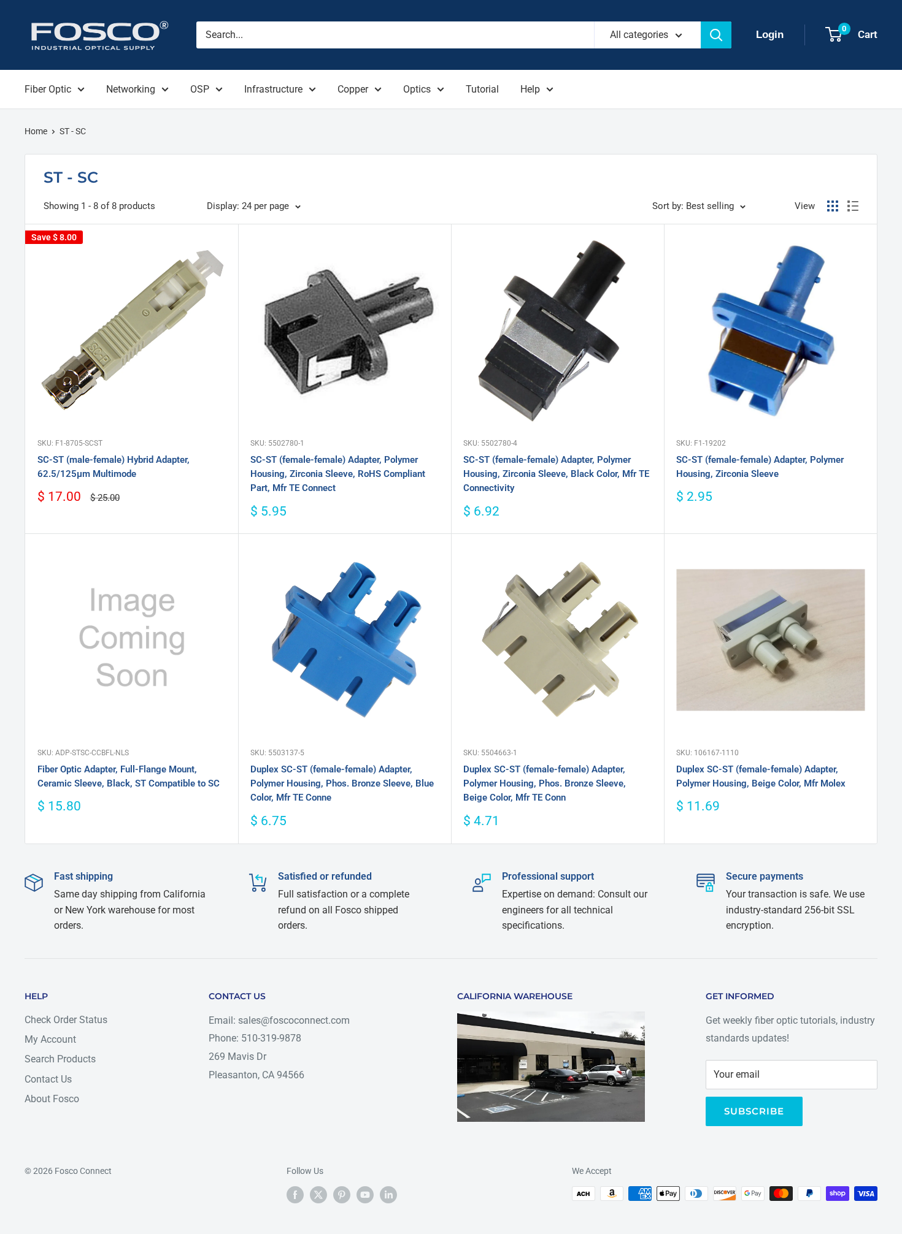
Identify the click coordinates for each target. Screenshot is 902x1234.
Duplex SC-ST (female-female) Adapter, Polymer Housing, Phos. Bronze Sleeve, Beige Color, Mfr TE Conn (544, 784)
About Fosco (52, 1099)
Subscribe (754, 1111)
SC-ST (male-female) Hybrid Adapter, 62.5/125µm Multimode (113, 466)
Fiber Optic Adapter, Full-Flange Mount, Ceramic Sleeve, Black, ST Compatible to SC (128, 776)
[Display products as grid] (832, 205)
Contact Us (48, 1079)
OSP (199, 89)
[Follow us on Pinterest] (341, 1194)
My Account (50, 1039)
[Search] (716, 34)
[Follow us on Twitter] (318, 1194)
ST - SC (73, 131)
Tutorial (482, 89)
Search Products (60, 1059)
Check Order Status (66, 1020)
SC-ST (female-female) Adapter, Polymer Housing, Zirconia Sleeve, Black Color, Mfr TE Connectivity (556, 474)
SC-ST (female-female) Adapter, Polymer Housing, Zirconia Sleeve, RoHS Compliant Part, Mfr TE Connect (337, 474)
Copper (352, 89)
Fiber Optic (48, 89)
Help (530, 89)
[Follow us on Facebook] (295, 1194)
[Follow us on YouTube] (365, 1194)
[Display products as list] (852, 205)
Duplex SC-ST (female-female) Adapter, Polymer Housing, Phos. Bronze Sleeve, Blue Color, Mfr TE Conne (342, 784)
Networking (130, 89)
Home (36, 131)
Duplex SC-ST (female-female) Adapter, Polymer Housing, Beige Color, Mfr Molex (761, 776)
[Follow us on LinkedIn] (388, 1194)
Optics (417, 89)
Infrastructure (273, 89)
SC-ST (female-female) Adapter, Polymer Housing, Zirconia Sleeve (760, 466)
